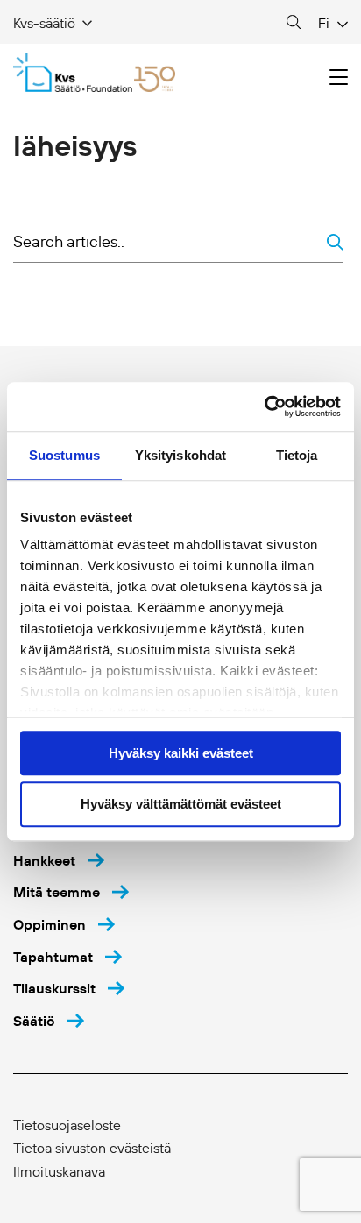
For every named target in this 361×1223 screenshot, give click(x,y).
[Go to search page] (294, 23)
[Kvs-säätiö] (94, 72)
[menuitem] (58, 861)
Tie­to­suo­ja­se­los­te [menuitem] (67, 1125)
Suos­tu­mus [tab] (64, 455)
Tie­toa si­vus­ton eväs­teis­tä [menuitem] (92, 1147)
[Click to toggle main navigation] (338, 77)
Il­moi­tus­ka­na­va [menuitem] (59, 1171)
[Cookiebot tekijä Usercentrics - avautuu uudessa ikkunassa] (264, 406)
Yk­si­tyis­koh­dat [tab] (180, 455)
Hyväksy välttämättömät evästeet (181, 804)
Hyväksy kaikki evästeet (181, 753)
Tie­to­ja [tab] (297, 455)
